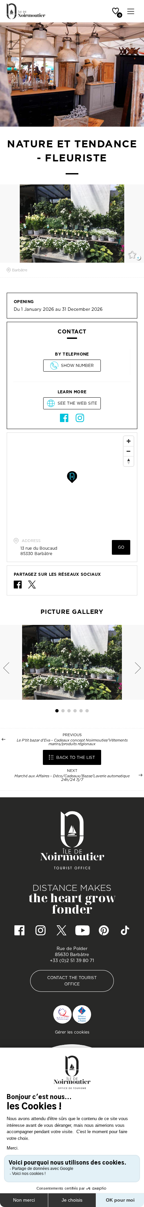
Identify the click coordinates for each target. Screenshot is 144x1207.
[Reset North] (129, 461)
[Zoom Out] (129, 451)
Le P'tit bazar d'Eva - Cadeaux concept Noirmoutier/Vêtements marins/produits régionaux (72, 742)
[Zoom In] (129, 441)
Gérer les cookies (72, 1032)
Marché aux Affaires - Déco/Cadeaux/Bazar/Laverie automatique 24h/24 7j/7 (72, 778)
